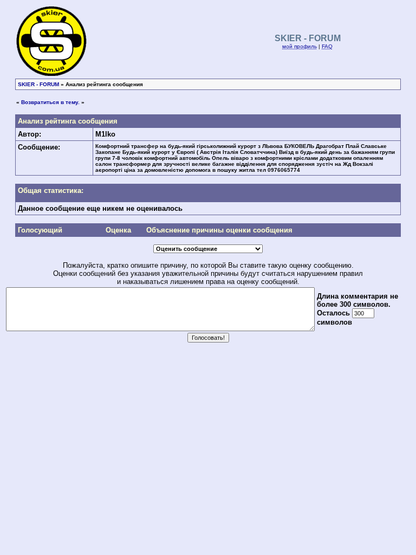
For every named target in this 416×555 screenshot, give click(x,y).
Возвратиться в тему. (50, 102)
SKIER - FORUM (38, 84)
